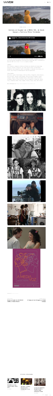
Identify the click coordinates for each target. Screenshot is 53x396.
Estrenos (13, 293)
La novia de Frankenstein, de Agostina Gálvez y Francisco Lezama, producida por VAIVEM (39, 389)
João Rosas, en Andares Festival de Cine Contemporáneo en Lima (25, 388)
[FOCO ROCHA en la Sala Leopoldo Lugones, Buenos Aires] (13, 380)
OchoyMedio (21, 61)
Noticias (16, 293)
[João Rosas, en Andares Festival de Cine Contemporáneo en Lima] (26, 381)
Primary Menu (48, 2)
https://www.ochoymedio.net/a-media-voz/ (26, 83)
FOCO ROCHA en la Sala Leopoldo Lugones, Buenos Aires (12, 386)
